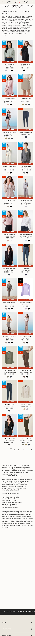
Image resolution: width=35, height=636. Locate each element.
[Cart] (32, 6)
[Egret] (8, 172)
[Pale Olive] (6, 309)
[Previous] (2, 2)
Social (4, 622)
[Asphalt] (24, 172)
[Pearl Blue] (6, 70)
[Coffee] (24, 377)
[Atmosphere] (8, 207)
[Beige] (24, 409)
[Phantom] (9, 445)
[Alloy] (26, 207)
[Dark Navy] (29, 105)
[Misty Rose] (8, 241)
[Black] (12, 70)
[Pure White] (23, 309)
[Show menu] (2, 6)
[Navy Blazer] (26, 275)
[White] (9, 70)
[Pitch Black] (29, 309)
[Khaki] (23, 105)
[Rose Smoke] (8, 105)
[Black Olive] (26, 105)
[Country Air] (26, 241)
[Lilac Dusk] (26, 309)
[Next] (32, 2)
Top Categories (7, 629)
